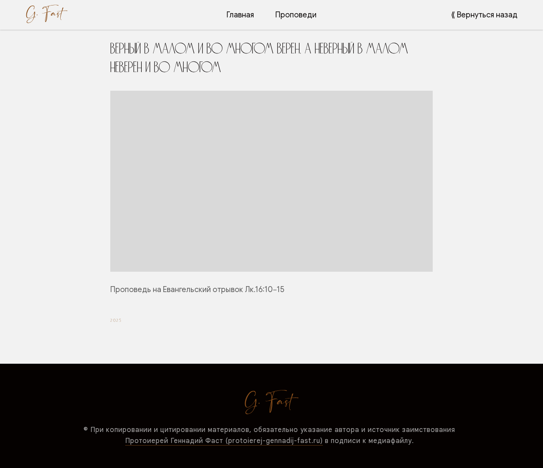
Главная (240, 15)
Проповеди (295, 15)
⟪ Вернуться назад (484, 15)
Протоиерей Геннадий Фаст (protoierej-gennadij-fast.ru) (224, 441)
